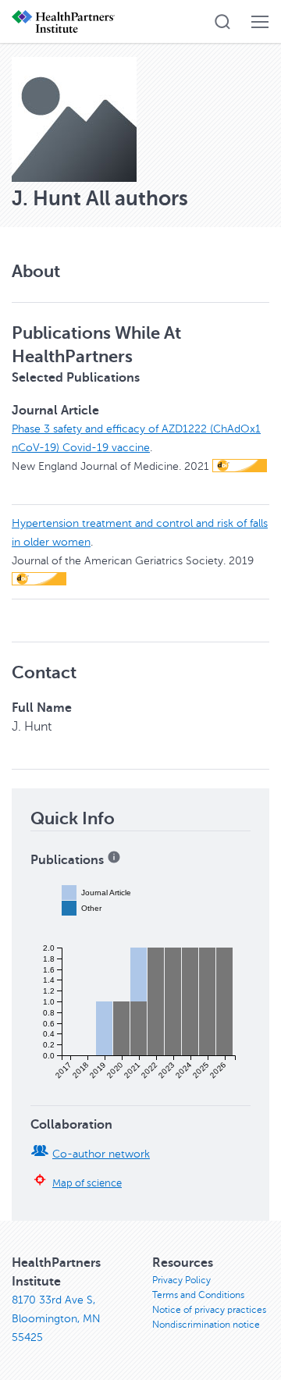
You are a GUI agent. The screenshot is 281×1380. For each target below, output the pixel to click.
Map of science (87, 1183)
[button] (222, 21)
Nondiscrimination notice (206, 1324)
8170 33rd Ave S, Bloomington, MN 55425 (56, 1318)
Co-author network (101, 1154)
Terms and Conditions (198, 1294)
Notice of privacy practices (209, 1309)
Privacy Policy (181, 1280)
